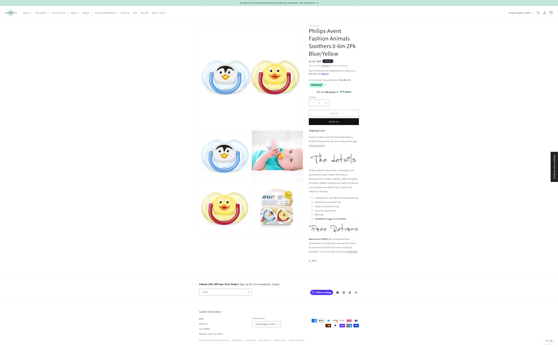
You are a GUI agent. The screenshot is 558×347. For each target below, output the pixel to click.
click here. (352, 251)
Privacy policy (250, 340)
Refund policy (237, 340)
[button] (28, 13)
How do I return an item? (211, 334)
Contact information (296, 340)
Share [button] (314, 260)
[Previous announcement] (200, 3)
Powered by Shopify (221, 340)
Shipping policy (280, 340)
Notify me (334, 121)
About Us (203, 323)
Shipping (325, 65)
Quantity (312, 97)
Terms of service (265, 340)
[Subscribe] (248, 292)
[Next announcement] (358, 3)
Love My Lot (209, 340)
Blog (201, 318)
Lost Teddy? (204, 328)
